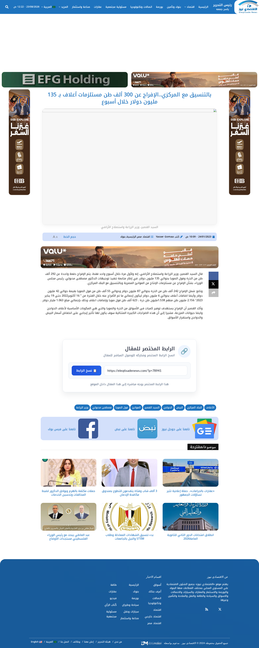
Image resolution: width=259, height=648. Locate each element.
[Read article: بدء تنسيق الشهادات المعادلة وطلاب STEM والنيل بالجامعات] (129, 517)
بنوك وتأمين (174, 7)
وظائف (76, 642)
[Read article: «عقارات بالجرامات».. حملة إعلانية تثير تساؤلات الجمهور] (190, 473)
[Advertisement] (129, 40)
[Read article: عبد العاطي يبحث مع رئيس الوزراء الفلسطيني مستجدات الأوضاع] (68, 517)
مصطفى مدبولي (102, 407)
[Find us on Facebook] (226, 609)
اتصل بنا (64, 642)
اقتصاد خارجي (153, 616)
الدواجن (168, 407)
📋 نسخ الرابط (86, 370)
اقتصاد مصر (143, 236)
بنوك (122, 236)
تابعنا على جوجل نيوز (176, 429)
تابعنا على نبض (125, 429)
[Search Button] (6, 7)
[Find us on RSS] (206, 609)
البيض (179, 407)
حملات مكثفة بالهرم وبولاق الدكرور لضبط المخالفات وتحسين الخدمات (68, 492)
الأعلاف (210, 407)
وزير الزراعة (82, 407)
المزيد (64, 7)
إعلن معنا (89, 642)
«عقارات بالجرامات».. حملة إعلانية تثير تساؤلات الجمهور (190, 492)
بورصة (159, 7)
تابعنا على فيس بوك (62, 429)
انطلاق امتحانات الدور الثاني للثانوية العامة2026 (190, 536)
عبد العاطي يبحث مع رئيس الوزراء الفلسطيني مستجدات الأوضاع (68, 536)
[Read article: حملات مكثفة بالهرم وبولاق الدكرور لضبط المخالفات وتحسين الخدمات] (68, 473)
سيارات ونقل (131, 611)
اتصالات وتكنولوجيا (141, 7)
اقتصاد (191, 7)
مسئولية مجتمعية (116, 7)
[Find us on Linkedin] (213, 609)
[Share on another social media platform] (213, 293)
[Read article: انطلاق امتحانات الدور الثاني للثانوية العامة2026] (190, 517)
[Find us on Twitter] (219, 609)
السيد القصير (152, 407)
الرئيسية (203, 7)
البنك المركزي (194, 407)
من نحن (118, 642)
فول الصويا (122, 407)
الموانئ (136, 407)
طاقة (113, 584)
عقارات (98, 7)
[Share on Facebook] (213, 276)
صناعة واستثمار (81, 7)
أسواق (157, 584)
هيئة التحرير (104, 642)
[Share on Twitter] (213, 284)
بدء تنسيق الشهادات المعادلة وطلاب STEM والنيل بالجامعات (129, 536)
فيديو (113, 598)
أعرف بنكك (155, 591)
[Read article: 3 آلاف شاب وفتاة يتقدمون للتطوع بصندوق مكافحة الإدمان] (129, 473)
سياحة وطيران (130, 604)
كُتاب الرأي (110, 604)
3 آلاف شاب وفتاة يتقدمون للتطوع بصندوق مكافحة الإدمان (129, 492)
